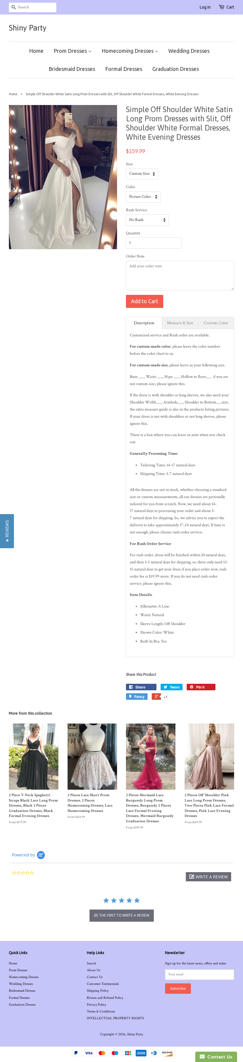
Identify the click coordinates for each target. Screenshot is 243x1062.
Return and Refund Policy (105, 998)
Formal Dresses (123, 69)
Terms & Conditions (101, 1011)
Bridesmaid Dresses (72, 69)
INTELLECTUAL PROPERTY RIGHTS (115, 1018)
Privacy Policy (96, 1004)
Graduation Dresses (175, 69)
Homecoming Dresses (128, 51)
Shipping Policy (97, 990)
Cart (230, 7)
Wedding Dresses (189, 51)
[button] (208, 876)
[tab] (144, 323)
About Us (93, 970)
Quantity (133, 233)
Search (91, 963)
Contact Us (95, 977)
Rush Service (136, 210)
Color (130, 187)
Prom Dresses (71, 51)
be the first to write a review (121, 915)
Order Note (135, 256)
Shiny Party (28, 27)
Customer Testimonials (103, 984)
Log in (205, 7)
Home (36, 51)
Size (129, 164)
